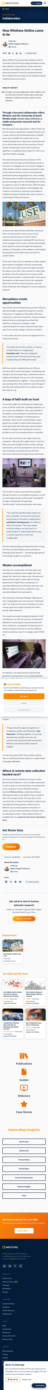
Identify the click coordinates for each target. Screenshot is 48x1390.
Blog (4, 1326)
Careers (5, 1354)
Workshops (6, 1332)
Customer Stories (8, 1304)
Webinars (24, 1096)
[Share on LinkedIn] (9, 53)
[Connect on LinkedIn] (4, 1266)
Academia (6, 1307)
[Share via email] (20, 53)
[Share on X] (13, 53)
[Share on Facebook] (16, 53)
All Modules (6, 1289)
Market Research (8, 1310)
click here (16, 761)
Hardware (5, 1285)
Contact (11, 846)
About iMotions (7, 1351)
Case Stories (24, 1112)
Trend (24, 1196)
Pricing (4, 1292)
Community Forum (9, 1336)
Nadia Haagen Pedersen (18, 44)
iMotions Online (16, 792)
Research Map (7, 1339)
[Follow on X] (15, 1266)
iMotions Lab (6, 1278)
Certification (6, 1329)
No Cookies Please (24, 710)
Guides (24, 1080)
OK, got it (24, 696)
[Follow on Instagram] (21, 1266)
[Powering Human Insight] (10, 3)
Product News (24, 1169)
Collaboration (24, 1151)
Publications (24, 1063)
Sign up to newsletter (24, 919)
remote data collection (28, 118)
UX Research (7, 1314)
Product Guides (23, 1160)
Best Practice (24, 1142)
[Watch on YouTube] (10, 1266)
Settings (24, 703)
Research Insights (24, 1187)
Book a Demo (23, 1231)
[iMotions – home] (10, 1247)
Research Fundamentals (24, 1178)
